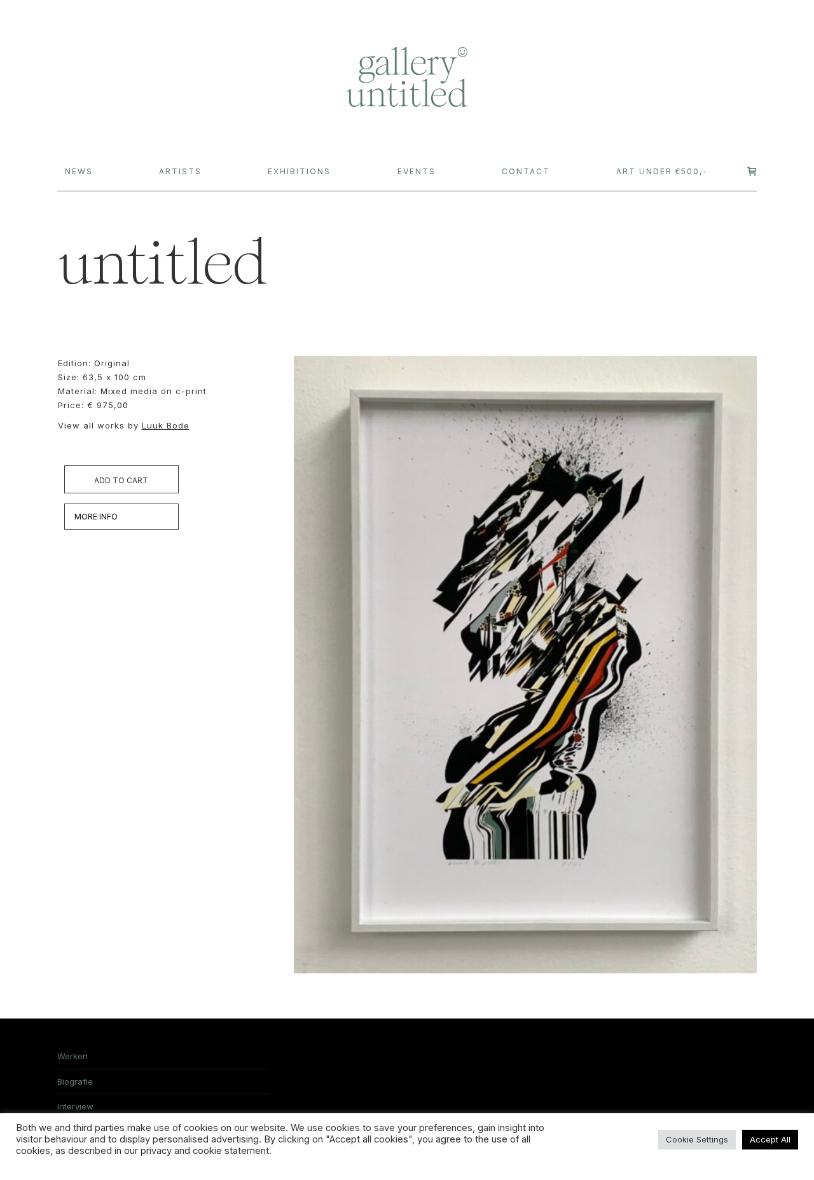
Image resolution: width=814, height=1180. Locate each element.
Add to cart (121, 480)
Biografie (75, 1081)
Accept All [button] (770, 1139)
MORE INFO (96, 516)
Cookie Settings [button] (697, 1139)
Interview (75, 1106)
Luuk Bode (166, 425)
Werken (72, 1056)
